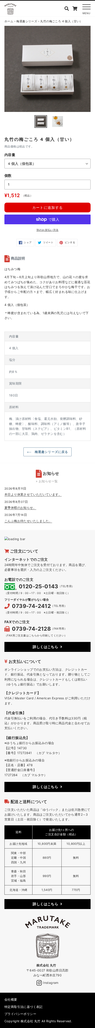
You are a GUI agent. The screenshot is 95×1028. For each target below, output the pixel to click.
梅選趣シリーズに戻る (51, 452)
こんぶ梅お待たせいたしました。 (28, 521)
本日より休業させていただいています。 (33, 494)
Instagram (50, 983)
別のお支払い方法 (47, 230)
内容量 (9, 155)
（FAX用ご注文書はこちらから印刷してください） (35, 635)
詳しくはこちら (45, 647)
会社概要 (10, 999)
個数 (8, 175)
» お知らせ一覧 (47, 481)
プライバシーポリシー (20, 1014)
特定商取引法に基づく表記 (23, 1007)
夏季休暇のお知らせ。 (20, 507)
